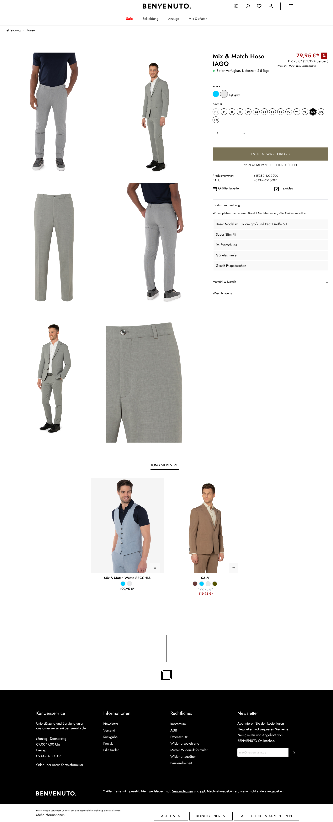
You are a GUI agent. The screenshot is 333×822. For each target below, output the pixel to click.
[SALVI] (205, 525)
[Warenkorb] (291, 6)
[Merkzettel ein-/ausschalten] (155, 568)
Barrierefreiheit (181, 763)
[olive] (214, 583)
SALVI (205, 577)
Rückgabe (110, 736)
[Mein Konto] (271, 6)
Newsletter (110, 723)
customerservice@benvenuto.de (61, 728)
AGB (173, 730)
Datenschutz (179, 736)
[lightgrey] (224, 94)
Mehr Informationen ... (52, 814)
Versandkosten (182, 791)
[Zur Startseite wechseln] (166, 6)
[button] (270, 205)
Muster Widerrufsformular (189, 750)
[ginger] (195, 583)
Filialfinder (111, 750)
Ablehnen (171, 816)
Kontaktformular (72, 764)
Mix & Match (198, 18)
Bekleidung (150, 18)
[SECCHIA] (127, 525)
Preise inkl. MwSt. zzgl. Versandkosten (297, 66)
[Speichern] (292, 752)
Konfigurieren (211, 816)
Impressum (178, 723)
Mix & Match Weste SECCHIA (127, 577)
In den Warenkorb (270, 154)
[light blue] (216, 94)
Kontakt (108, 743)
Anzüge (173, 18)
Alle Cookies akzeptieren (266, 816)
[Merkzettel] (259, 6)
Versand (109, 730)
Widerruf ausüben (183, 756)
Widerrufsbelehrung (184, 743)
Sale (129, 18)
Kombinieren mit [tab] (165, 465)
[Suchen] (247, 6)
